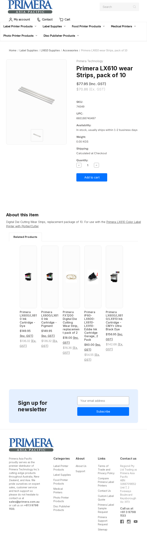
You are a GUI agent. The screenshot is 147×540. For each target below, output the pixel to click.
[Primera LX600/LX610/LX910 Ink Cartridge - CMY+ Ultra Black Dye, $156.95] (114, 277)
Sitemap (102, 529)
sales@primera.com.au (24, 501)
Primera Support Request (103, 521)
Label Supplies (52, 26)
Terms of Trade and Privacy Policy (106, 469)
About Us (81, 465)
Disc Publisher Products (59, 35)
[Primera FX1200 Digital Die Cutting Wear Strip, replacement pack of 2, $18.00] (71, 277)
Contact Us (104, 490)
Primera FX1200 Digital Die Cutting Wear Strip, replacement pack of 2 (71, 322)
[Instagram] (129, 521)
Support (80, 471)
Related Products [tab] (25, 237)
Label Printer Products (18, 26)
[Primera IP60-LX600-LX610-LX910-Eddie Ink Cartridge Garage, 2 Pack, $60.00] (92, 277)
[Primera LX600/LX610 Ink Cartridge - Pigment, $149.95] (49, 277)
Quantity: (82, 160)
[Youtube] (135, 521)
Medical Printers (121, 26)
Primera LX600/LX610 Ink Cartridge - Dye (28, 319)
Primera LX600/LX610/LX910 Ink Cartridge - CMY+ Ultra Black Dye (114, 320)
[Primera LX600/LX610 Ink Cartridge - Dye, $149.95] (28, 277)
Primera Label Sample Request (106, 508)
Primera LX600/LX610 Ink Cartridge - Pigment (49, 319)
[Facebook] (122, 521)
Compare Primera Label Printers (106, 482)
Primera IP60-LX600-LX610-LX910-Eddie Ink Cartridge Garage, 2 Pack (91, 325)
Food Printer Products (86, 26)
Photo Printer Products (18, 35)
